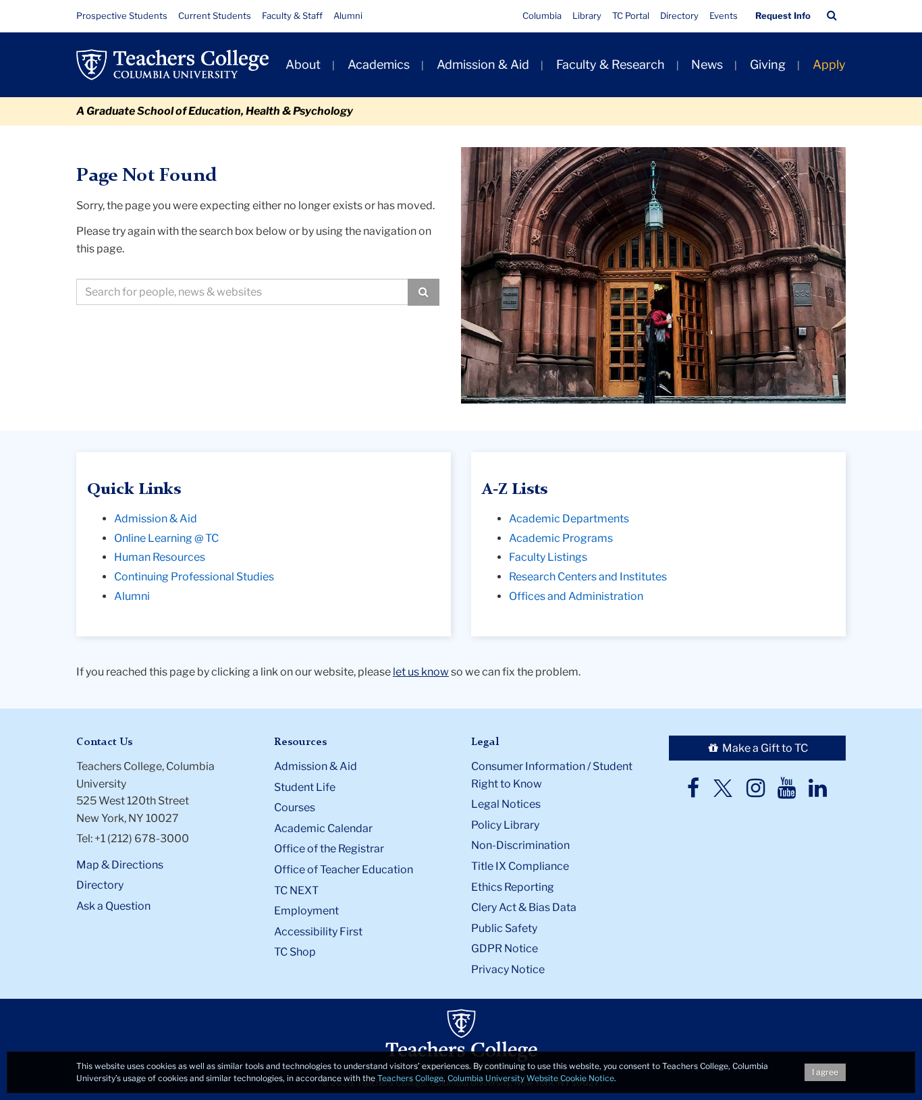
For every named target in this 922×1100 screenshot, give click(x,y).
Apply (829, 64)
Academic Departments (569, 518)
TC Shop (295, 951)
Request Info (783, 15)
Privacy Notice (508, 969)
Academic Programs (561, 538)
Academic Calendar (323, 828)
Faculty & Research (610, 64)
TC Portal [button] (630, 15)
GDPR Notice (504, 948)
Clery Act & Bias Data (523, 907)
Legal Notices (506, 804)
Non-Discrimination (520, 845)
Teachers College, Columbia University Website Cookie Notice (495, 1078)
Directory (679, 15)
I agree (825, 1072)
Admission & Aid (483, 64)
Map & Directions (119, 864)
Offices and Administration (576, 596)
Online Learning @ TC (166, 538)
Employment (306, 910)
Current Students (214, 15)
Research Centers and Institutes (588, 576)
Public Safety (504, 928)
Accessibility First (318, 931)
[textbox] (242, 292)
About (303, 64)
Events (723, 15)
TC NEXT (296, 890)
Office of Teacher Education (343, 869)
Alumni (347, 15)
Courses (294, 807)
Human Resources (159, 557)
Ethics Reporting (512, 887)
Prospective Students (121, 15)
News (707, 64)
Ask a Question (113, 906)
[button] (832, 15)
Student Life (304, 787)
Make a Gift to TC (764, 748)
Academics (379, 64)
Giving (768, 64)
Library (586, 15)
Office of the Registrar (329, 848)
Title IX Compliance (520, 866)
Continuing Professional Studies (194, 576)
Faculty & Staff (292, 15)
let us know (421, 671)
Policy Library (505, 825)
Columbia (542, 15)
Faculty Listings (548, 557)
